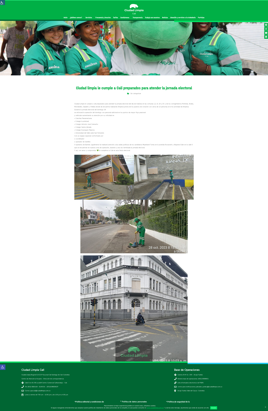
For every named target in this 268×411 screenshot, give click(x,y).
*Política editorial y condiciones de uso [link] (89, 403)
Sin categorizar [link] (135, 93)
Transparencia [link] (138, 17)
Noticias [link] (165, 17)
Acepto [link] (213, 408)
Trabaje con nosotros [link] (152, 17)
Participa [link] (201, 17)
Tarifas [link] (115, 17)
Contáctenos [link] (124, 17)
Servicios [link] (89, 17)
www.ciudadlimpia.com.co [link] (155, 408)
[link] (2, 367)
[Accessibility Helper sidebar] (2, 2)
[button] (130, 73)
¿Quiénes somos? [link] (76, 17)
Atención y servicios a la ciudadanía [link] (183, 17)
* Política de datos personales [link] (133, 402)
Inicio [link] (65, 17)
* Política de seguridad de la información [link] (178, 403)
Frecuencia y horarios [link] (103, 17)
